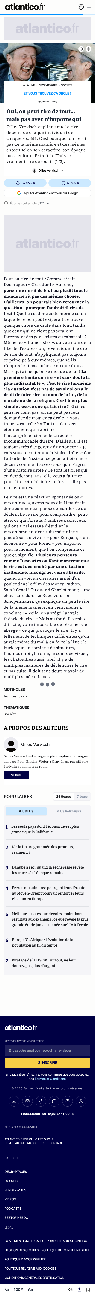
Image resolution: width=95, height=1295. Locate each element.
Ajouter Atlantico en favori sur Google (51, 193)
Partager (28, 182)
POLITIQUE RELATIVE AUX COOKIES (30, 1268)
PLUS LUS (26, 811)
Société (66, 85)
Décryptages (48, 85)
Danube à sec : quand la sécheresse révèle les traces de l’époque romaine (48, 870)
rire (24, 696)
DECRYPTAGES (16, 1172)
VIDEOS (10, 1199)
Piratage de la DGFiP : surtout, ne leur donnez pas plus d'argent (44, 963)
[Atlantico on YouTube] (81, 1101)
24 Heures (63, 796)
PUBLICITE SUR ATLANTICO (67, 1241)
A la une (29, 85)
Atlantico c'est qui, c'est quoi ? (29, 1139)
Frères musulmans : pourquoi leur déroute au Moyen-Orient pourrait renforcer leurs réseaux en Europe (48, 893)
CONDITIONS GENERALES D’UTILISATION (34, 1278)
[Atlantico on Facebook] (41, 1101)
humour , (12, 696)
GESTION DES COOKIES (22, 1250)
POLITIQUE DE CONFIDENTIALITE (66, 1250)
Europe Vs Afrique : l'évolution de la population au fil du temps (42, 942)
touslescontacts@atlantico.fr (47, 1114)
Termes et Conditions (50, 1079)
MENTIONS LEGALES (29, 1241)
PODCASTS (13, 1208)
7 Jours (82, 796)
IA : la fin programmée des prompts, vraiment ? (43, 850)
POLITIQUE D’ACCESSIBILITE (25, 1259)
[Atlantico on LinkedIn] (54, 1101)
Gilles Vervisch (49, 170)
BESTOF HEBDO (16, 1218)
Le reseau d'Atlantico (21, 1143)
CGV (8, 1241)
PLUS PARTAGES (69, 811)
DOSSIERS (12, 1181)
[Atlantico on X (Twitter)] (27, 1101)
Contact (56, 1143)
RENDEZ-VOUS (15, 1190)
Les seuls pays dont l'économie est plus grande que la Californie (45, 829)
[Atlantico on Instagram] (67, 1101)
